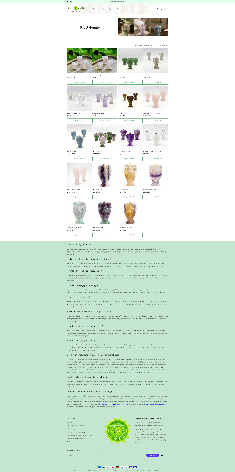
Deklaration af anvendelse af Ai (76, 442)
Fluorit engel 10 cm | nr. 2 (74, 227)
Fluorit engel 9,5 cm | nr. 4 (125, 189)
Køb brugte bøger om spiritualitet (77, 432)
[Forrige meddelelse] (98, 1)
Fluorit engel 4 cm (97, 151)
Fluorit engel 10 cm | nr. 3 (99, 227)
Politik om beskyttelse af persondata (113, 470)
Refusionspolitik (98, 470)
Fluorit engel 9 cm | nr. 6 (98, 189)
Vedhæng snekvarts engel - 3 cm (152, 151)
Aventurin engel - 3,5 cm (124, 75)
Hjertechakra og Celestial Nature (84, 470)
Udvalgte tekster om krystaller (76, 439)
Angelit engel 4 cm (72, 151)
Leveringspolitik (135, 470)
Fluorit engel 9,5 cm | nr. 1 (150, 189)
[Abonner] (98, 455)
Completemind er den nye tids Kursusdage (79, 435)
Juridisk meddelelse (146, 470)
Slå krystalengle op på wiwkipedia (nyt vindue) (113, 404)
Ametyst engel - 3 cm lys (98, 113)
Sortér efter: (138, 45)
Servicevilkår (126, 470)
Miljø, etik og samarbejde (74, 429)
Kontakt (69, 422)
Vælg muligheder (79, 82)
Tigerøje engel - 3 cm (123, 113)
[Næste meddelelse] (137, 1)
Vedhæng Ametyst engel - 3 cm (126, 151)
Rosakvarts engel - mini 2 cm (75, 75)
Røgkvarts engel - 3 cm (149, 75)
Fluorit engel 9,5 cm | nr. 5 (125, 227)
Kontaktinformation (157, 470)
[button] (103, 9)
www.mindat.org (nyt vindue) (154, 404)
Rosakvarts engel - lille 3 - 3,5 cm (152, 113)
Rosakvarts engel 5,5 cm (73, 189)
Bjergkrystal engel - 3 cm (73, 113)
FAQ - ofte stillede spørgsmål (75, 426)
